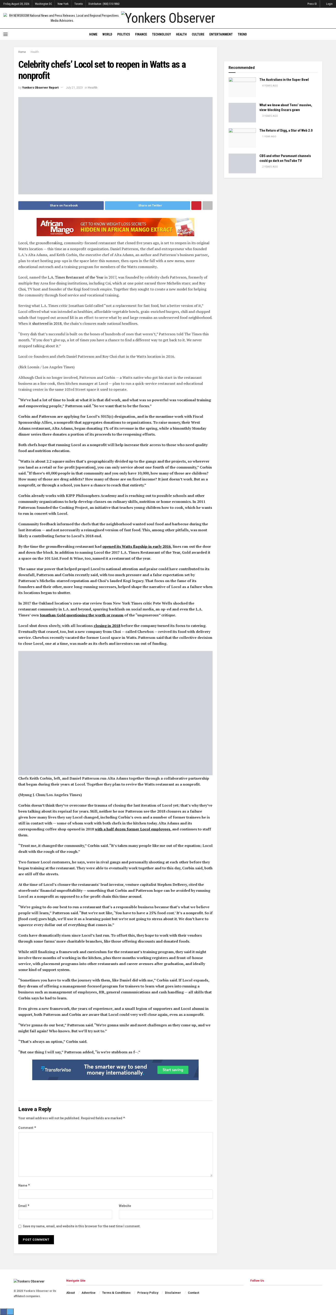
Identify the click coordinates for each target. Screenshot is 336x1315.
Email (24, 1206)
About (70, 1292)
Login (329, 3)
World (107, 34)
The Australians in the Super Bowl (284, 80)
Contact (193, 1292)
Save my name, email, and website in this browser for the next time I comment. (82, 1226)
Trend (242, 34)
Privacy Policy (147, 1292)
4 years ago (269, 85)
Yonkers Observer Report (40, 87)
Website (125, 1206)
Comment (27, 1127)
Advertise (89, 1292)
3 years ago (269, 115)
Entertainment (221, 34)
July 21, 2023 (74, 87)
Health (181, 34)
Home (93, 34)
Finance (141, 34)
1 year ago (268, 136)
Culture (198, 34)
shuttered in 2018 (47, 323)
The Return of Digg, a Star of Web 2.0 (286, 130)
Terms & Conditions (116, 1292)
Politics (123, 34)
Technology (161, 34)
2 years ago (269, 166)
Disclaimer (173, 1292)
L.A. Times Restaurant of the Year (76, 277)
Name (24, 1185)
